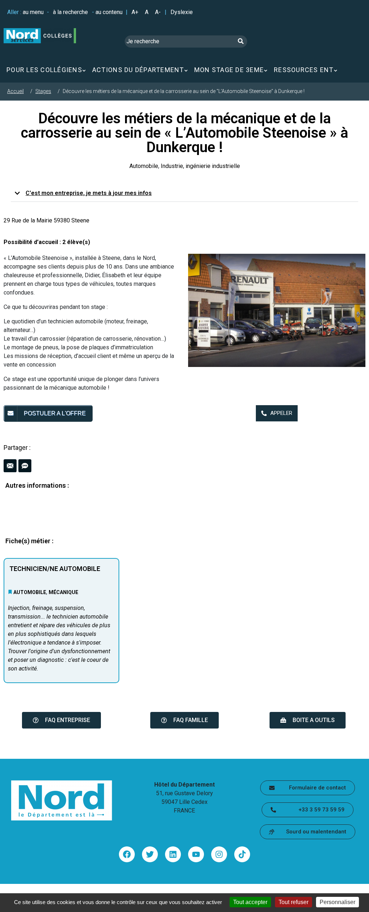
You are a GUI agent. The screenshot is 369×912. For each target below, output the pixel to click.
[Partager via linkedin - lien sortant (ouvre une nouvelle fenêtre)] (173, 854)
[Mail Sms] (184, 465)
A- (158, 12)
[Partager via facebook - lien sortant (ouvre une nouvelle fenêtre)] (127, 854)
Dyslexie (181, 12)
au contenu (109, 12)
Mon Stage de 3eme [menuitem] (229, 70)
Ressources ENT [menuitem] (304, 70)
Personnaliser (337, 902)
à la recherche (70, 12)
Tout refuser (293, 902)
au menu (33, 12)
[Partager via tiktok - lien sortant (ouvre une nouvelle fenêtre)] (242, 854)
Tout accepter (250, 902)
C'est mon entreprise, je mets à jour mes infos (89, 193)
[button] (184, 193)
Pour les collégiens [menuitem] (44, 70)
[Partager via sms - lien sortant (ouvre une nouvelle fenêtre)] (24, 465)
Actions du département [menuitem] (138, 70)
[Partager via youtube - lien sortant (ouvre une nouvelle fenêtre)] (196, 854)
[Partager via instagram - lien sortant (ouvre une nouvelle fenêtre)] (219, 854)
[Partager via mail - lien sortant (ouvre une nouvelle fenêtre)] (10, 465)
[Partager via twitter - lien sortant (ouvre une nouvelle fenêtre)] (150, 854)
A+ (135, 12)
